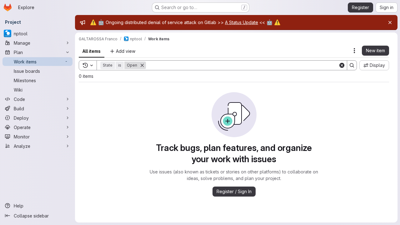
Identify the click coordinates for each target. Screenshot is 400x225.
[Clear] (342, 65)
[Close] (390, 22)
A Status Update (241, 22)
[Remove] (142, 65)
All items (91, 51)
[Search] (352, 65)
